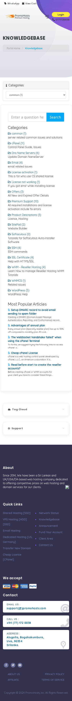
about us (14, 674)
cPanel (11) (17, 143)
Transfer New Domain (17, 548)
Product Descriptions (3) (26, 215)
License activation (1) (24, 172)
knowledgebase (49, 519)
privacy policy (54, 674)
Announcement (48, 526)
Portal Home (13, 48)
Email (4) (17, 162)
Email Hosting (11, 530)
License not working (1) (25, 182)
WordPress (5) (20, 290)
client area (46, 538)
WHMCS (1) (18, 280)
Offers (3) (17, 191)
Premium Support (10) (24, 201)
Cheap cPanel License (24, 352)
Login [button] (61, 14)
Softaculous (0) (20, 234)
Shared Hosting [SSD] (17, 513)
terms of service (52, 679)
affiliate (13, 679)
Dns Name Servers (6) (25, 153)
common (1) (18, 133)
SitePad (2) (18, 224)
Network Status (49, 513)
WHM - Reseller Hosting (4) (28, 267)
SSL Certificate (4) (22, 257)
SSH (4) (16, 248)
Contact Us (46, 545)
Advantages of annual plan (27, 325)
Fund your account (50, 532)
